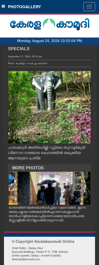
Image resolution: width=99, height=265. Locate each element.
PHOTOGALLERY (23, 7)
